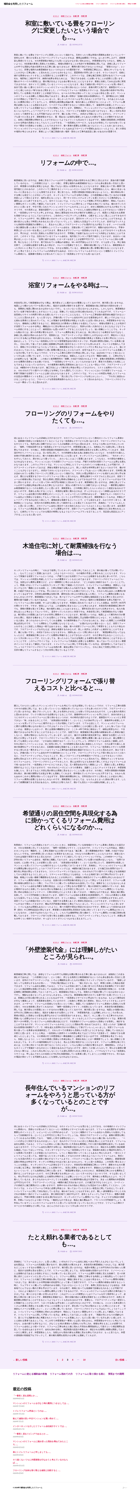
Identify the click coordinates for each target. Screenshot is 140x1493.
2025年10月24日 (77, 170)
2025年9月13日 (77, 560)
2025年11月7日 (77, 44)
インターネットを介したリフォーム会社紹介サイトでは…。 (40, 1426)
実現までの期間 (132, 3)
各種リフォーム (66, 16)
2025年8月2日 (77, 964)
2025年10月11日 (77, 292)
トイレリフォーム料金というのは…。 (30, 1411)
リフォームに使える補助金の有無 (84, 3)
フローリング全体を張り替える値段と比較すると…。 (37, 1470)
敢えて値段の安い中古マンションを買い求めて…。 (36, 1418)
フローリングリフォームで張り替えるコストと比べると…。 (70, 684)
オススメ (56, 16)
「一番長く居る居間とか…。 (26, 1396)
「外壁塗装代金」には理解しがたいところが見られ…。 (70, 953)
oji (66, 44)
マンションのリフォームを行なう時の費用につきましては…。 (41, 1403)
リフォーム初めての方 (102, 3)
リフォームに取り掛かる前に (118, 3)
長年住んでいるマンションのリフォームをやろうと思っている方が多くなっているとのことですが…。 (70, 1098)
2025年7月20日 (77, 1116)
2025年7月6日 (77, 1251)
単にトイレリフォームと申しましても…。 (32, 1452)
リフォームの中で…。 (70, 162)
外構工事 (84, 16)
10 (84, 1359)
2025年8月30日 (77, 695)
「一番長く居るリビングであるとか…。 (31, 1434)
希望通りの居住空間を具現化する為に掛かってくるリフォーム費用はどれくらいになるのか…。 (70, 820)
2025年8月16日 (77, 834)
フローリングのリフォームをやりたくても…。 (70, 417)
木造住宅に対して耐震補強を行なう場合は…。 (70, 549)
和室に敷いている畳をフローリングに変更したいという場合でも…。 (70, 30)
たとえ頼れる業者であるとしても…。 (70, 1240)
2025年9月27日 (77, 428)
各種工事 (76, 16)
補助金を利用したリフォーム (18, 4)
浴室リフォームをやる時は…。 (70, 285)
